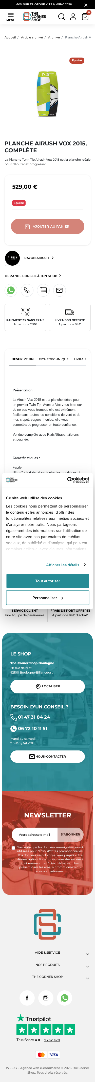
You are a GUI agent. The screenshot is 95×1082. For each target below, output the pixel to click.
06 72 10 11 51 (32, 728)
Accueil (10, 37)
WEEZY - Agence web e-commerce (33, 1068)
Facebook (27, 998)
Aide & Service (47, 952)
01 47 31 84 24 (33, 717)
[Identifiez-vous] (73, 16)
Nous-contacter (50, 756)
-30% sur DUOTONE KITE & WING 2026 (44, 4)
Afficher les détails (63, 565)
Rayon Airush (37, 258)
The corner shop (47, 977)
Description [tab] (22, 359)
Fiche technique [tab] (53, 359)
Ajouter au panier (51, 226)
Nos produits (47, 965)
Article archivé (32, 37)
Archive (54, 37)
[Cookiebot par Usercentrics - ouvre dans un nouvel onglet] (67, 480)
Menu (10, 16)
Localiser (50, 686)
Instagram (45, 998)
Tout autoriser (47, 581)
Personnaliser (44, 597)
